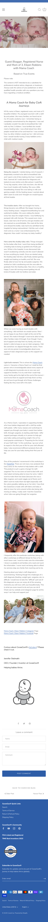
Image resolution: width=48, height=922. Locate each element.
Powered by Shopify (21, 913)
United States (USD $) (9, 907)
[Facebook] (3, 828)
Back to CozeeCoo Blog (24, 788)
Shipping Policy (8, 817)
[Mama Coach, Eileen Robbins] (24, 143)
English (24, 907)
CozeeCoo (11, 913)
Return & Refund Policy (10, 814)
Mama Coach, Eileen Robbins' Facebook (18, 633)
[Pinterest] (19, 828)
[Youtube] (9, 828)
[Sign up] (45, 879)
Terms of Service (8, 810)
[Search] (39, 10)
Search (4, 807)
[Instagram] (14, 828)
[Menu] (3, 9)
